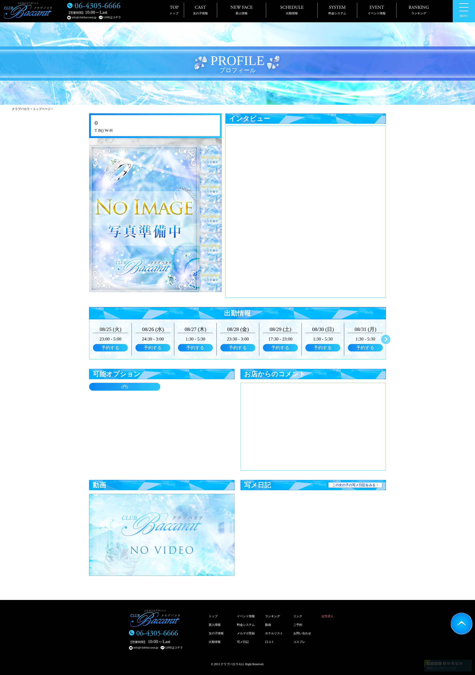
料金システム (246, 624)
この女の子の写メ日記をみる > (355, 485)
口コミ (269, 641)
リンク (297, 616)
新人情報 (215, 624)
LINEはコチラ (112, 17)
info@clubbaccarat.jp (83, 17)
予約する (110, 347)
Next (385, 339)
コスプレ (299, 641)
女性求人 (327, 616)
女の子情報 (216, 633)
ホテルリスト (274, 633)
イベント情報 (246, 616)
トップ (213, 616)
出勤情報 (215, 641)
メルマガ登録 (246, 633)
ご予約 (297, 624)
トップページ (42, 109)
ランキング (272, 616)
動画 (268, 624)
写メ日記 (243, 641)
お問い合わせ (302, 633)
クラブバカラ (21, 109)
